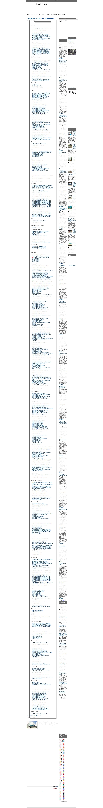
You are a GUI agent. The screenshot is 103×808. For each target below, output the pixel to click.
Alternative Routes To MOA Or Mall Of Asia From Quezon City (40, 405)
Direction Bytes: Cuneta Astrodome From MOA (38, 669)
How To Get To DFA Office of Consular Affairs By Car (39, 435)
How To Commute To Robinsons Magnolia (38, 310)
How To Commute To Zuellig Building (37, 320)
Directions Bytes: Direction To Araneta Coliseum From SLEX (40, 96)
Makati (59, 14)
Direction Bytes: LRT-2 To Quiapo (36, 290)
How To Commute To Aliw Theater (37, 395)
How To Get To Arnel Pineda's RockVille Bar (38, 153)
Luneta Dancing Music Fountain (36, 128)
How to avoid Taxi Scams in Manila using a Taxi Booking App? (41, 69)
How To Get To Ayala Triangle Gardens (37, 324)
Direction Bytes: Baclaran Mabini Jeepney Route (39, 541)
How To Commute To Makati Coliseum (37, 306)
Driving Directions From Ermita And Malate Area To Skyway (40, 415)
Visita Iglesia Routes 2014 (35, 261)
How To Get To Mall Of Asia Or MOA (37, 346)
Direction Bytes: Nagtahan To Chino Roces (38, 411)
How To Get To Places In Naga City (37, 68)
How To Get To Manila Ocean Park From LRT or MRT (39, 121)
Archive (35, 14)
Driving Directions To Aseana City (36, 85)
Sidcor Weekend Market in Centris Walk (37, 468)
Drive (67, 14)
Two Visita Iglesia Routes (35, 258)
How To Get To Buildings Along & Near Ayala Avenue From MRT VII (41, 205)
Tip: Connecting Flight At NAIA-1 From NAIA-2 (38, 39)
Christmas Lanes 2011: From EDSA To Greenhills (39, 247)
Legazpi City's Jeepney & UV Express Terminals (39, 490)
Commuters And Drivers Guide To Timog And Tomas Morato (40, 94)
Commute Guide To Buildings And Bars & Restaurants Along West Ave (42, 151)
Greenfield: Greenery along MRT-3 (37, 67)
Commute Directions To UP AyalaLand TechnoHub (39, 275)
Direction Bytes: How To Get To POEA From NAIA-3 (39, 289)
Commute (63, 14)
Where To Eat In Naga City (35, 638)
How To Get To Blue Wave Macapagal (37, 155)
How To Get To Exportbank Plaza (36, 341)
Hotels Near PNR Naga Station (36, 527)
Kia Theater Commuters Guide (36, 364)
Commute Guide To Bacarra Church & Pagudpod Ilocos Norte (41, 93)
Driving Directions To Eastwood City (37, 99)
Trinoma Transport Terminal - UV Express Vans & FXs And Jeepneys (42, 497)
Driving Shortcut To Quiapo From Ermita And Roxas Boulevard (41, 49)
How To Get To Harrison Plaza (36, 440)
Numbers (43, 14)
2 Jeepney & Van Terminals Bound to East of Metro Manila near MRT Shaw (63, 61)
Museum (57, 786)
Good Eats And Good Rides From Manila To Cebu (39, 692)
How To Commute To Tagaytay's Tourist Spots (38, 111)
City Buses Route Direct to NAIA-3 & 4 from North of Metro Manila (41, 28)
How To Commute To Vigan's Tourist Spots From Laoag (40, 113)
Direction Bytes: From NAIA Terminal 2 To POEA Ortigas (40, 287)
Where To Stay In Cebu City (36, 532)
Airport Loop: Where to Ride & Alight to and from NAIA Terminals (41, 27)
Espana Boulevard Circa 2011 (36, 66)
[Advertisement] (45, 5)
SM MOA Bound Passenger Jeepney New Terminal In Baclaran (41, 496)
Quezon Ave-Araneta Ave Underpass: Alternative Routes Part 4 (41, 53)
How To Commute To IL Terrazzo (36, 594)
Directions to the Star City (35, 233)
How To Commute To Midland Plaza (37, 528)
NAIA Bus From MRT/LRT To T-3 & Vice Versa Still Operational (41, 38)
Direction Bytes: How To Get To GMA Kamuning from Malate (40, 288)
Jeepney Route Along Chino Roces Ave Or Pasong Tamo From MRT (42, 362)
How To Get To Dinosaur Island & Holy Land (38, 700)
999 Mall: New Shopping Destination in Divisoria (39, 232)
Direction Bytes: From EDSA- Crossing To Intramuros (39, 95)
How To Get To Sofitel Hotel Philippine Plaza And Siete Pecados (41, 529)
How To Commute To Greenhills (36, 593)
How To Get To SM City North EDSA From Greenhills (39, 605)
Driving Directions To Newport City (37, 100)
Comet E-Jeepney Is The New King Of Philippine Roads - (40, 63)
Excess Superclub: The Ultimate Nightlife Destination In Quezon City (42, 152)
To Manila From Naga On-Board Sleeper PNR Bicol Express (40, 168)
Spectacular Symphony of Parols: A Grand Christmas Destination (41, 242)
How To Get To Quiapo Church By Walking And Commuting (40, 256)
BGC (52, 14)
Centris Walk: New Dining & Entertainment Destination (40, 407)
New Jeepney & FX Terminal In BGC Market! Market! (39, 491)
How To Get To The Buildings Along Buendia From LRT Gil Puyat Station (42, 582)
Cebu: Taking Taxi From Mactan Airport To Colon (39, 62)
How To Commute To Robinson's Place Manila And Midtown (40, 110)
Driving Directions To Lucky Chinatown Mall (38, 420)
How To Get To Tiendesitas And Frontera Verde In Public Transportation (42, 294)
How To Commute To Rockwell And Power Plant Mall (39, 597)
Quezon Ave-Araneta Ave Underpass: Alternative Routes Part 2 (41, 51)
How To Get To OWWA (35, 515)
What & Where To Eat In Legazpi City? (37, 138)
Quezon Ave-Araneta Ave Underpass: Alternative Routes (40, 50)
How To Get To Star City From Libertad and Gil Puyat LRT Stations (41, 236)
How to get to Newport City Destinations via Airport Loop (40, 349)
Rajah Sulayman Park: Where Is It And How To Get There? (40, 130)
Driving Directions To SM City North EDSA (38, 425)
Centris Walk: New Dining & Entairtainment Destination (40, 274)
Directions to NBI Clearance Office (37, 291)
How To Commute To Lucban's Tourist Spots (38, 304)
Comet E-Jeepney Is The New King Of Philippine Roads (62, 546)
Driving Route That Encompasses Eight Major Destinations (40, 34)
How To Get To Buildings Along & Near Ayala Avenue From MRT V (41, 203)
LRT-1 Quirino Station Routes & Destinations (38, 365)
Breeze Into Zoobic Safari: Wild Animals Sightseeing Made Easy (41, 92)
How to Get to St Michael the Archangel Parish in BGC (41, 257)
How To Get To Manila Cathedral (36, 120)
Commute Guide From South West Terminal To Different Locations (41, 277)
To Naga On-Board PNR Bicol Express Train (38, 169)
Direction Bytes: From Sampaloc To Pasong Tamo (39, 542)
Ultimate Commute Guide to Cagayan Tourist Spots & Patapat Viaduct (42, 137)
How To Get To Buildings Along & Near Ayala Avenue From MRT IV (41, 201)
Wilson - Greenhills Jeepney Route (37, 499)
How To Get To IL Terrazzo (35, 441)
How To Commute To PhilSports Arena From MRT (39, 308)
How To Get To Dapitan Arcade (36, 234)
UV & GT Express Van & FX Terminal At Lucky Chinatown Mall (41, 498)
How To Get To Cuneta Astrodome (37, 337)
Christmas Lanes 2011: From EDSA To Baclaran (39, 246)
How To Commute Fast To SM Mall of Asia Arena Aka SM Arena (41, 295)
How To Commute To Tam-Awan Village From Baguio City (40, 112)
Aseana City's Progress (35, 84)
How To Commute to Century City (36, 321)
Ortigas (55, 14)
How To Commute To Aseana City (36, 86)
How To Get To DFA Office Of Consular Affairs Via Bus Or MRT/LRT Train (42, 338)
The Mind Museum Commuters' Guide (37, 136)
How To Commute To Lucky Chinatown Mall (38, 305)
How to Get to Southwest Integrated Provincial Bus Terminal (42, 354)
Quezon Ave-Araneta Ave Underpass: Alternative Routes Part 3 (41, 52)
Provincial (48, 14)
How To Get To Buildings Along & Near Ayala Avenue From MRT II (41, 199)
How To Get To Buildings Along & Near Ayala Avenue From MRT (41, 198)
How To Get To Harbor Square (36, 156)
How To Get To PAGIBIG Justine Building (38, 516)
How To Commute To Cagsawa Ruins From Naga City (39, 105)
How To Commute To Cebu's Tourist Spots (38, 106)
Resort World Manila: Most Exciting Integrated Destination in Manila (41, 377)
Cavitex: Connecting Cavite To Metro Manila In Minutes (40, 61)
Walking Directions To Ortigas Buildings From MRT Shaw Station (41, 216)
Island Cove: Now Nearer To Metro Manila (38, 126)
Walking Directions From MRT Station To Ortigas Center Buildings (41, 215)
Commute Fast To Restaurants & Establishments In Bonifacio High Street (42, 276)
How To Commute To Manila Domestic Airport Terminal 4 (40, 35)
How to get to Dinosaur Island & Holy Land (38, 125)
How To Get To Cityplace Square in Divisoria (38, 336)
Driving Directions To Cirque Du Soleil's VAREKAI (39, 98)
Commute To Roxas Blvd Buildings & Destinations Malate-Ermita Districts (42, 187)
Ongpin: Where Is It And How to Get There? (38, 227)
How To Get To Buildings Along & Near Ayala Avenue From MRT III (41, 200)
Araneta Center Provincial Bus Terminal (37, 269)
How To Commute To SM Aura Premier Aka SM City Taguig (40, 655)
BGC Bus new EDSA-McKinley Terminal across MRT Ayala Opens (63, 284)
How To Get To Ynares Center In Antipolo (38, 488)
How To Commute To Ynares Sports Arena (38, 319)
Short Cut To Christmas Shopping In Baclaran (38, 241)
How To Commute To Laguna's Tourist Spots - (38, 108)
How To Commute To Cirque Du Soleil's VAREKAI (39, 107)
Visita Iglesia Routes (62, 265)
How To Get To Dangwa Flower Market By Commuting (39, 339)
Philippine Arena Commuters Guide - (37, 375)
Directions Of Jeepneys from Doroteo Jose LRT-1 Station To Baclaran (42, 545)
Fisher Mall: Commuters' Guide (36, 293)
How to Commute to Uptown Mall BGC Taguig (38, 317)
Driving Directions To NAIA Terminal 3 (37, 33)
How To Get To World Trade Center (37, 214)
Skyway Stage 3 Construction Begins (37, 54)
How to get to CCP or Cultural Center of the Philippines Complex (41, 124)
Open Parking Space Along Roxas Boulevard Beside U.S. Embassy (41, 459)
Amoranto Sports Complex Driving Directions (38, 393)
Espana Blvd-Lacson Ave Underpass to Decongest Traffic (40, 65)
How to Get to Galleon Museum (33, 715)
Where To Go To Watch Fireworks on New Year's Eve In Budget (41, 79)
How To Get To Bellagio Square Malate (37, 154)
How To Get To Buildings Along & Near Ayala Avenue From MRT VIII (41, 206)
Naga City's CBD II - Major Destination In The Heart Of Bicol (40, 129)
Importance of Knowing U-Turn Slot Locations (38, 70)
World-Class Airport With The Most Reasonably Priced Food (40, 80)
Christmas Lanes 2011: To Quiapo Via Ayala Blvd (39, 47)
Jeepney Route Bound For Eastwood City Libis (38, 127)
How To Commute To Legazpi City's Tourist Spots (39, 109)
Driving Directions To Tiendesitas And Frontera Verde (39, 426)
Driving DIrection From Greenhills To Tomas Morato (39, 97)
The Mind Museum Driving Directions (37, 181)
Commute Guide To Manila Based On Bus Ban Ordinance (40, 64)
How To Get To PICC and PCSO (36, 350)
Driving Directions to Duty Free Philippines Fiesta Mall (39, 427)
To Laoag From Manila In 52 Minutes (37, 705)
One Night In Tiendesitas (35, 457)
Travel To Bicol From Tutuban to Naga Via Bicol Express (40, 170)
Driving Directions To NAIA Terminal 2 (37, 422)
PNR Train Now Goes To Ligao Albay (37, 167)
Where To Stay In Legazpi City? (36, 533)
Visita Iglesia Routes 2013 (35, 260)
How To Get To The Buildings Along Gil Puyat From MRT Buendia (41, 212)
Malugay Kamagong (35, 550)
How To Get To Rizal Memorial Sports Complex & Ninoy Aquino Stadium (42, 353)
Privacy (28, 14)
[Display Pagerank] (72, 265)
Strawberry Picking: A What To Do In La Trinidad (39, 135)
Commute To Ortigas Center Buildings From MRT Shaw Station (41, 186)
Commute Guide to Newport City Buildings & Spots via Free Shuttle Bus (63, 171)
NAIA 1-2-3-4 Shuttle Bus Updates (37, 37)
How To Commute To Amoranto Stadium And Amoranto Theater (41, 396)
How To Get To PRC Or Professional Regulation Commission (40, 518)
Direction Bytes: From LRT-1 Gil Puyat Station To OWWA (40, 191)
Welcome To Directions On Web (36, 78)
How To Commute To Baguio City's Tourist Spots (39, 143)
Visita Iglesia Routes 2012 (35, 259)
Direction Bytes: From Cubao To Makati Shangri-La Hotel (40, 410)
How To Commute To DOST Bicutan (37, 303)
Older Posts (55, 788)
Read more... (61, 58)
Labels (39, 14)
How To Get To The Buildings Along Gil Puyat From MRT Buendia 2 (41, 213)
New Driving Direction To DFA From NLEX (38, 456)
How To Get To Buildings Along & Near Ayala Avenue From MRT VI (41, 204)
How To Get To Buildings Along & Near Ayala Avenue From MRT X (41, 207)
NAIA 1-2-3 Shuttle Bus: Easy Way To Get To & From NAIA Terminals (41, 36)
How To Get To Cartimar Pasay (36, 335)
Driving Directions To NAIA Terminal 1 (37, 421)
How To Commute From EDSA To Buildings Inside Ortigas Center (41, 487)
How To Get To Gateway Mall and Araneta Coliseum (39, 114)
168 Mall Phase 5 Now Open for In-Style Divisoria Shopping (40, 231)
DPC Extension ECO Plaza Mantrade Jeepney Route (39, 286)
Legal (32, 14)
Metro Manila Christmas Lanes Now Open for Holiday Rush (40, 249)
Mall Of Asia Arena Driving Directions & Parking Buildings (40, 398)
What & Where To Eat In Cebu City (37, 636)
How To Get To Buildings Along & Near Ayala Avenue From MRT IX (41, 202)
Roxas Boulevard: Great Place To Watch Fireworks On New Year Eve (42, 467)
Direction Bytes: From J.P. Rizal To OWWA (38, 190)
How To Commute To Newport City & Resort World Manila (40, 307)
